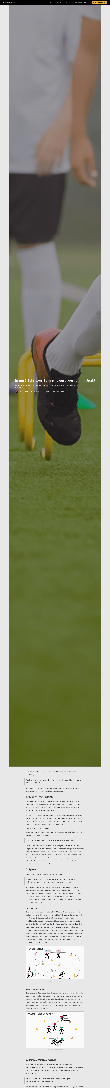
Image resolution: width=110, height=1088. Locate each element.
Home (51, 2)
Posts (59, 2)
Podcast (68, 2)
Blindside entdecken (99, 2)
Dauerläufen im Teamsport (67, 772)
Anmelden (78, 2)
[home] (9, 1)
